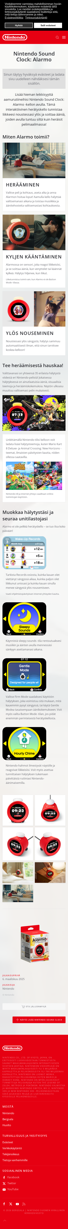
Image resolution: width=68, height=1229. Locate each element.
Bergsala (7, 1119)
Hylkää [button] (19, 25)
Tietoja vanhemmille (15, 1160)
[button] (57, 37)
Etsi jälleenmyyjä (36, 1006)
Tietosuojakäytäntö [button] (36, 17)
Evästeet (7, 1142)
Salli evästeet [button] (48, 25)
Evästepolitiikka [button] (14, 17)
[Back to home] (14, 37)
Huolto (6, 1125)
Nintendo (8, 1113)
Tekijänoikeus (10, 1154)
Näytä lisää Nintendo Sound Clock (41, 1019)
